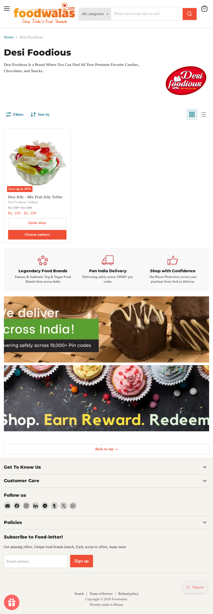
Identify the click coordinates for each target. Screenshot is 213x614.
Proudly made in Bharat (106, 604)
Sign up (81, 561)
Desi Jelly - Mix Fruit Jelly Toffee (35, 197)
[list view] (203, 114)
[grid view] (192, 114)
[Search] (190, 14)
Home (9, 37)
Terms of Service (101, 594)
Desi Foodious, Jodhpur (23, 202)
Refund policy (128, 594)
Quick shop (37, 223)
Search (79, 594)
